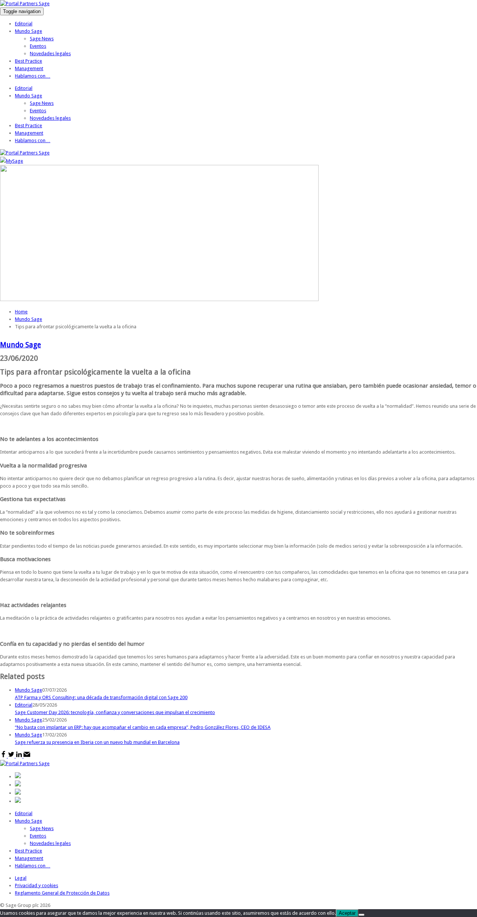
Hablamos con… (32, 76)
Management (29, 68)
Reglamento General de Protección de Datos (62, 893)
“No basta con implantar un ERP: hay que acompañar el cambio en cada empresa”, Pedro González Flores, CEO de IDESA (143, 727)
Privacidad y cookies (36, 885)
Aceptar (347, 913)
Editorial (23, 23)
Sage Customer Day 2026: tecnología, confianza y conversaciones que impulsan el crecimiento (115, 712)
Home (21, 311)
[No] (361, 915)
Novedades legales (50, 53)
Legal (20, 878)
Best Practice (28, 61)
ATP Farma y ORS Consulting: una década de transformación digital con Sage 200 (101, 697)
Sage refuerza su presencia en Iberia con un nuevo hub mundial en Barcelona (97, 742)
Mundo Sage (28, 31)
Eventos (38, 46)
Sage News (42, 38)
